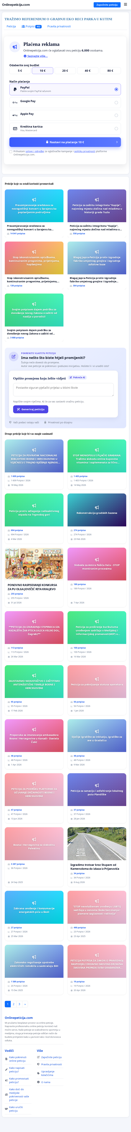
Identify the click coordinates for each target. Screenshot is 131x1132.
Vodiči (9, 1051)
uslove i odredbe (35, 151)
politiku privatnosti (84, 151)
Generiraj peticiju (33, 409)
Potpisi (32, 26)
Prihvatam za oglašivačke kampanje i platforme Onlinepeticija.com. (60, 153)
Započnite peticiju (107, 4)
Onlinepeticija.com (16, 4)
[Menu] (125, 4)
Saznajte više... (37, 56)
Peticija (11, 26)
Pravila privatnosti (59, 26)
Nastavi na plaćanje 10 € (67, 142)
